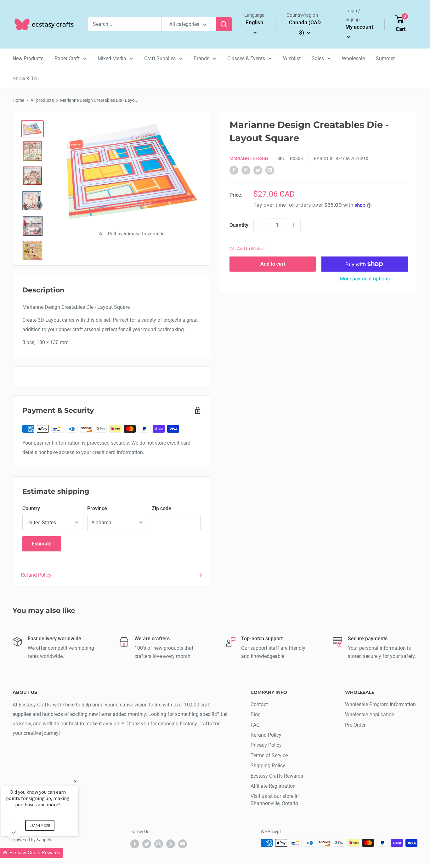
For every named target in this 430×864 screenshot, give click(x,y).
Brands (201, 58)
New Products (28, 58)
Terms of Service (269, 755)
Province (97, 508)
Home (18, 100)
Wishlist (292, 58)
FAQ (255, 725)
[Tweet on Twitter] (257, 170)
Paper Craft (67, 58)
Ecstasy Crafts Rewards (277, 776)
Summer (385, 58)
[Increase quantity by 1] (293, 225)
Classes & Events (246, 58)
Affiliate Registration (273, 786)
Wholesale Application (369, 714)
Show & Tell (26, 79)
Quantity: (239, 225)
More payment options (365, 279)
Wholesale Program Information (380, 704)
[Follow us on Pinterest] (170, 843)
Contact (259, 704)
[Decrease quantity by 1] (260, 225)
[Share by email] (269, 170)
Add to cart (272, 264)
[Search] (224, 24)
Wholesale (353, 58)
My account (359, 27)
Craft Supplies (160, 58)
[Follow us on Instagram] (158, 843)
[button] (247, 248)
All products (42, 100)
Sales (318, 58)
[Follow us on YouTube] (182, 843)
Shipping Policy (268, 766)
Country (31, 508)
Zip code (161, 508)
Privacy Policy (266, 745)
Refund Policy (36, 575)
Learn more (40, 825)
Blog (256, 714)
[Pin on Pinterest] (245, 170)
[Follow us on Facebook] (134, 843)
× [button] (75, 781)
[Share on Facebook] (233, 170)
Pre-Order (355, 725)
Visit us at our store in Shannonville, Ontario (275, 799)
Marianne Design (248, 158)
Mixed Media (112, 58)
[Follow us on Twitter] (146, 843)
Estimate (42, 544)
